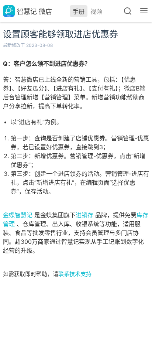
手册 (78, 11)
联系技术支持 (74, 273)
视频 (96, 11)
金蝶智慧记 (17, 215)
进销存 (84, 215)
